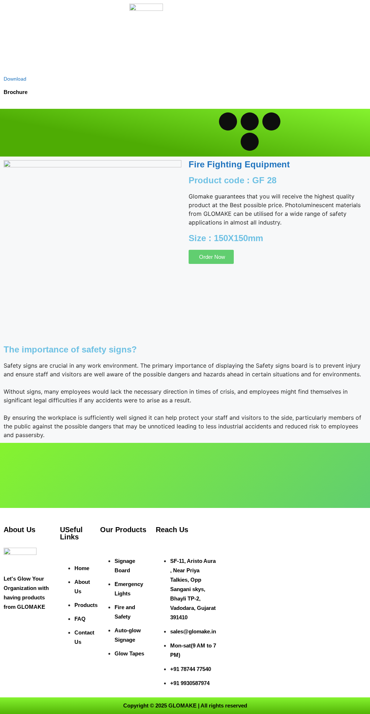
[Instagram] (271, 121)
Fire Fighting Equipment (239, 164)
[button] (96, 132)
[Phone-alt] (250, 142)
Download (15, 79)
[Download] (10, 66)
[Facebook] (250, 121)
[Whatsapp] (228, 121)
